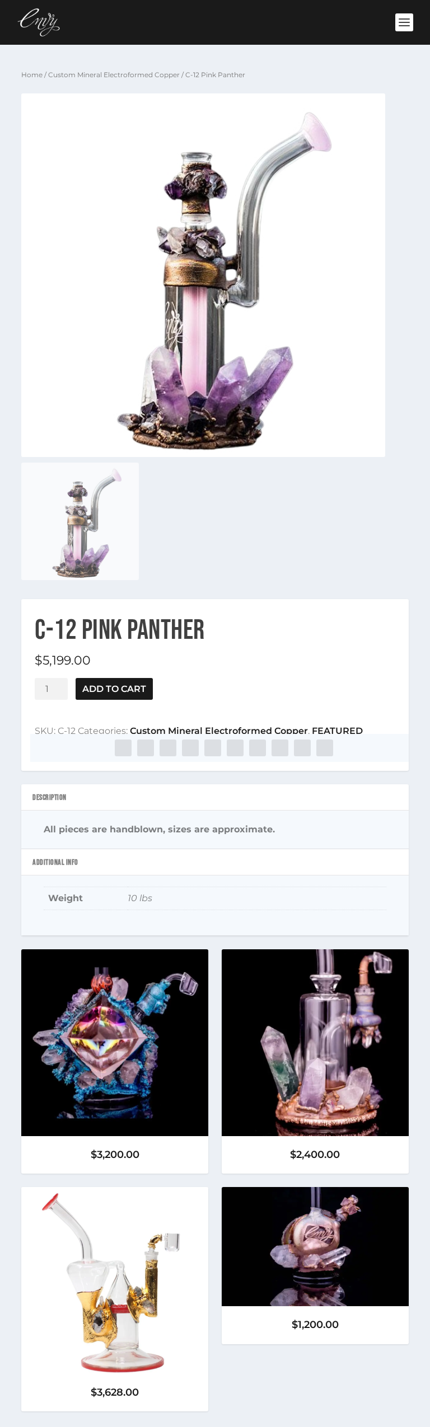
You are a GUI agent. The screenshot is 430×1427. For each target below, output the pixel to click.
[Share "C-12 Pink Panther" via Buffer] (257, 748)
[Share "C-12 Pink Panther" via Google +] (168, 748)
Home (32, 74)
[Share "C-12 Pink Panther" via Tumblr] (190, 748)
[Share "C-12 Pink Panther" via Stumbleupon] (280, 748)
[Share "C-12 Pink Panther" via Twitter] (145, 748)
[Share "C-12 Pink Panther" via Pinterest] (212, 748)
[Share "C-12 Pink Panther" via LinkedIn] (235, 748)
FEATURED (337, 731)
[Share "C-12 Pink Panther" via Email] (302, 748)
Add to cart (114, 689)
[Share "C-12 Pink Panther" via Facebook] (123, 748)
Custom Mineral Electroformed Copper (114, 74)
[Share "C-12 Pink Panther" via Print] (324, 748)
